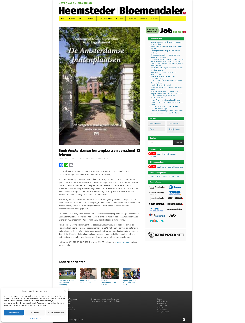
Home (63, 19)
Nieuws (72, 19)
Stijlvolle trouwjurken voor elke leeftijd (164, 91)
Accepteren (14, 312)
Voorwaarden (162, 310)
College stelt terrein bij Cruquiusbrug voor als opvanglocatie (167, 65)
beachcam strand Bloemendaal (170, 167)
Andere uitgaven (163, 301)
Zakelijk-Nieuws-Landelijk (174, 130)
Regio (108, 159)
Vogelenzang (96, 301)
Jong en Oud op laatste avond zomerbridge (166, 94)
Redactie (143, 19)
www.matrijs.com (122, 242)
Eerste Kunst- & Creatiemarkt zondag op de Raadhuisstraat (166, 82)
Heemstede (95, 299)
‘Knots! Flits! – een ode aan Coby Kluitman (88, 281)
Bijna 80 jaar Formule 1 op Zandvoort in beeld (131, 282)
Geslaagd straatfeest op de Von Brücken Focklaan (165, 52)
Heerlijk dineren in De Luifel (161, 85)
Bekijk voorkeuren (56, 312)
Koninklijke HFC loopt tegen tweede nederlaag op (67, 282)
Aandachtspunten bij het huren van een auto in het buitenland (167, 69)
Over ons (154, 19)
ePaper (81, 19)
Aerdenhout (115, 301)
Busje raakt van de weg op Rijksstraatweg (166, 61)
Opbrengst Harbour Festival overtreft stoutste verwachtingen (164, 107)
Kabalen (91, 19)
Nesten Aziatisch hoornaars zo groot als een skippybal (167, 88)
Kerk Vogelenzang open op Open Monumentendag (163, 77)
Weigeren (35, 312)
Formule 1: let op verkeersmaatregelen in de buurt (167, 103)
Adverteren (132, 19)
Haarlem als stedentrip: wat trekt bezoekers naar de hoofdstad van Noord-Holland (166, 112)
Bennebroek (115, 299)
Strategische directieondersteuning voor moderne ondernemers (165, 56)
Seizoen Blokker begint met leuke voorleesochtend (163, 97)
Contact (159, 299)
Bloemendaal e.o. (156, 123)
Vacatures (120, 19)
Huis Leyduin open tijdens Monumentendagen (167, 59)
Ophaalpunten (162, 305)
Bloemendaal (105, 299)
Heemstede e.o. (174, 123)
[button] (64, 291)
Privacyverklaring (35, 318)
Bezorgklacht (161, 303)
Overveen (104, 301)
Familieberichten (105, 19)
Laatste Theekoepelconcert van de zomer (109, 282)
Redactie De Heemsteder (72, 159)
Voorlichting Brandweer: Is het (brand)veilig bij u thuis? (166, 47)
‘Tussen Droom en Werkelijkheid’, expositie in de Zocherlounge (167, 43)
